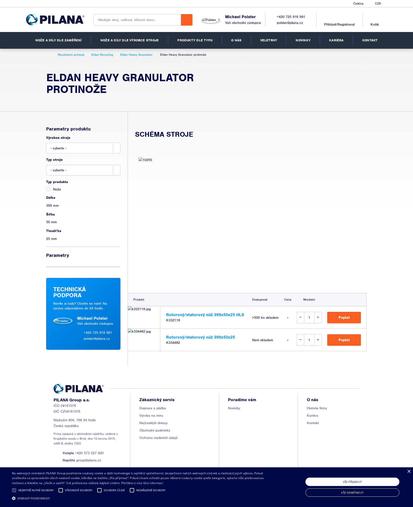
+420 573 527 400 (83, 453)
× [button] (409, 471)
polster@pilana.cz (290, 23)
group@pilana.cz (82, 460)
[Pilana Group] (55, 19)
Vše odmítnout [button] (352, 492)
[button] (14, 490)
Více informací (153, 483)
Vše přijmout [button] (352, 482)
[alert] (206, 487)
